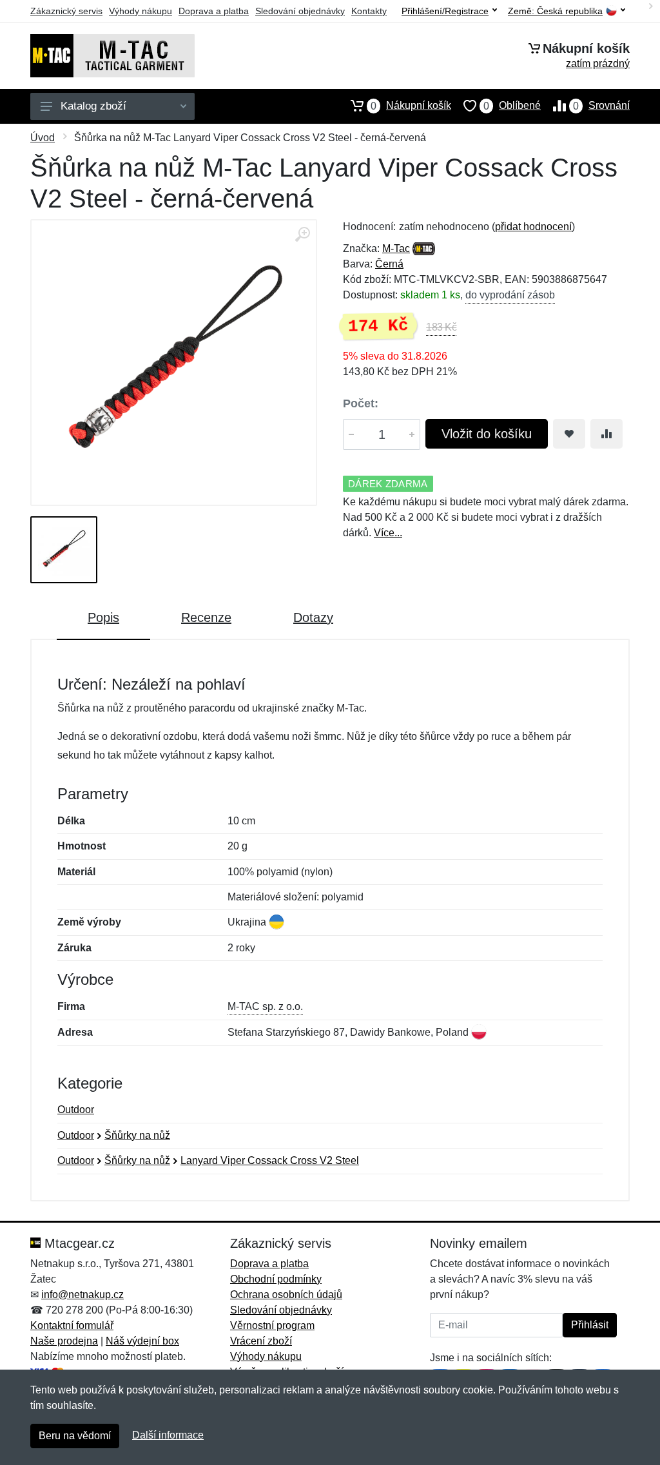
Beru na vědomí (75, 1435)
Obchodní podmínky (276, 1279)
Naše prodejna (64, 1340)
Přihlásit (589, 1324)
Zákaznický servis (66, 11)
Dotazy (313, 617)
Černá (389, 263)
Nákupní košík (411, 106)
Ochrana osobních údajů (286, 1294)
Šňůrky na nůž (137, 1135)
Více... (388, 532)
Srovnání (601, 106)
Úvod (42, 137)
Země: (555, 11)
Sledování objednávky (300, 11)
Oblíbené (512, 106)
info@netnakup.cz (82, 1294)
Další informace (168, 1435)
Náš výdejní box (142, 1340)
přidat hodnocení (533, 226)
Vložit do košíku (487, 434)
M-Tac (396, 248)
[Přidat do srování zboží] (606, 434)
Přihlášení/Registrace (445, 10)
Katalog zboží (93, 106)
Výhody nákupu (140, 11)
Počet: (360, 403)
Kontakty (369, 11)
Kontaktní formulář (71, 1325)
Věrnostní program (272, 1325)
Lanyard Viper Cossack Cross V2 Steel (269, 1160)
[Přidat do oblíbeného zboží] (569, 434)
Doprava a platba (214, 11)
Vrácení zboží (261, 1340)
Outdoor (75, 1109)
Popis (103, 617)
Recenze (206, 617)
